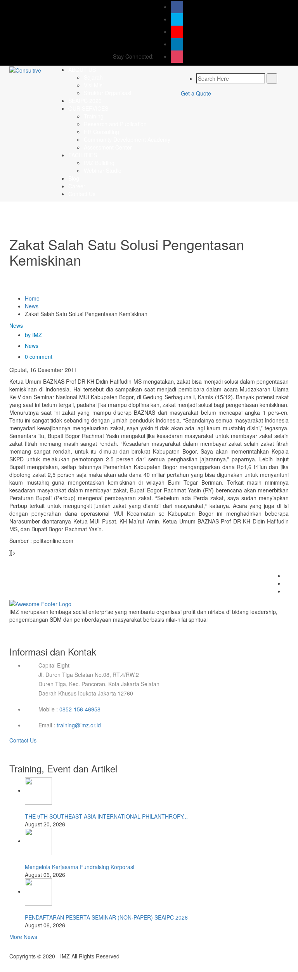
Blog (73, 178)
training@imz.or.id (79, 725)
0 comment (38, 356)
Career (76, 186)
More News (23, 937)
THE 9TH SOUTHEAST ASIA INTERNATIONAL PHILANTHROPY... (106, 816)
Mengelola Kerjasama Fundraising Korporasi (79, 867)
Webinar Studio (102, 170)
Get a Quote (196, 93)
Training (94, 116)
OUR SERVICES (88, 108)
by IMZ (33, 335)
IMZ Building (99, 163)
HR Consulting (101, 132)
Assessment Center (108, 147)
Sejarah (93, 77)
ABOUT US (82, 69)
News (31, 306)
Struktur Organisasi (107, 93)
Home (32, 298)
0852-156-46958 (79, 709)
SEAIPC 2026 (85, 100)
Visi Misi (94, 85)
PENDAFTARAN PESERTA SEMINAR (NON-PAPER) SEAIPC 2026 (106, 917)
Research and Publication (115, 124)
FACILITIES (82, 155)
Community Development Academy (127, 139)
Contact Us (81, 194)
